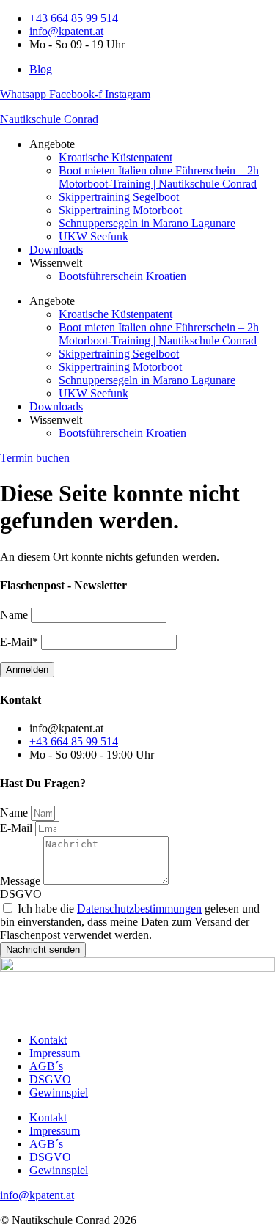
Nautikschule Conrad (49, 119)
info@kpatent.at (37, 1195)
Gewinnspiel (58, 1092)
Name (15, 812)
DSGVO (21, 894)
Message (21, 880)
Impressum (54, 1053)
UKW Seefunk (93, 236)
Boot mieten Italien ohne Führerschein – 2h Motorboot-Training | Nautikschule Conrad (159, 177)
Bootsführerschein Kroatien (122, 276)
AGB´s (46, 1066)
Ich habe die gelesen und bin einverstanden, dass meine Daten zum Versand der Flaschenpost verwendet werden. (130, 921)
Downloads (56, 249)
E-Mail (17, 828)
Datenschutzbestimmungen (139, 908)
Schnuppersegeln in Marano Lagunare (147, 223)
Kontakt (48, 1039)
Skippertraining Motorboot (120, 210)
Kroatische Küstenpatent (115, 157)
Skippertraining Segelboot (119, 197)
